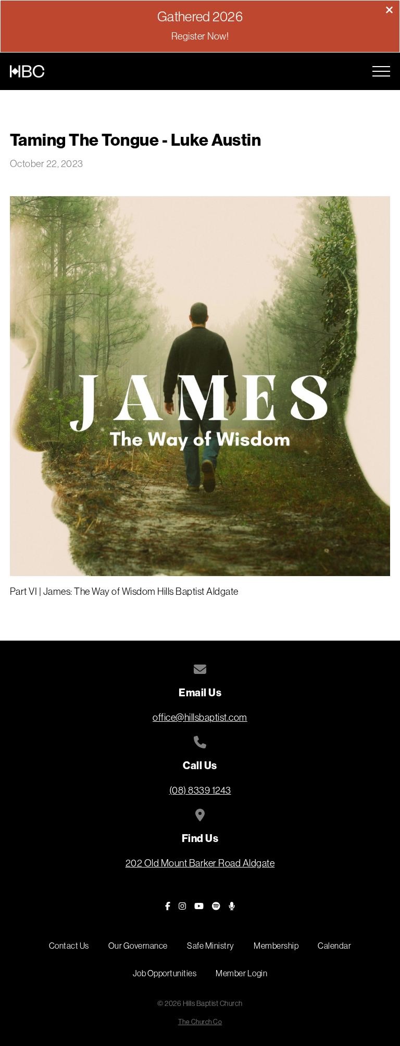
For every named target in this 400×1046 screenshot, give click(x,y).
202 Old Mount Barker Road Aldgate (200, 863)
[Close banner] (389, 11)
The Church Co (200, 1022)
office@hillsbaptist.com (200, 717)
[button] (381, 71)
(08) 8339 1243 (200, 790)
